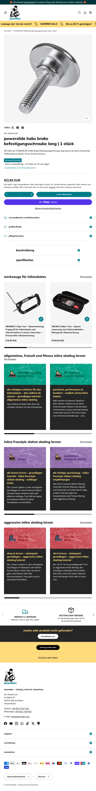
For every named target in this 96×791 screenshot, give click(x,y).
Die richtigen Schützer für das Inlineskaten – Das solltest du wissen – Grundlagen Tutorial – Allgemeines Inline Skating (24, 394)
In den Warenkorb (64, 194)
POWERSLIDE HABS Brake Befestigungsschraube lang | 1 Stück (35, 31)
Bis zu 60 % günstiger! (69, 24)
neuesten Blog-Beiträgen (39, 2)
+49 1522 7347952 (23, 711)
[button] (90, 12)
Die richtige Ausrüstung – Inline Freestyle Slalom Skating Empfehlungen (71, 476)
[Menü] (5, 12)
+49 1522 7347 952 (20, 708)
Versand (52, 187)
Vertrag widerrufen (48, 647)
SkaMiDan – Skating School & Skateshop (24, 785)
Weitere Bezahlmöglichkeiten (48, 208)
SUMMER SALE (38, 24)
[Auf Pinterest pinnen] (22, 127)
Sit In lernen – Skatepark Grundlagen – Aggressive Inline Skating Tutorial (71, 557)
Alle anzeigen (86, 276)
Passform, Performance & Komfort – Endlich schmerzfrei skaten (70, 393)
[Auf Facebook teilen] (17, 127)
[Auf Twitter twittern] (12, 127)
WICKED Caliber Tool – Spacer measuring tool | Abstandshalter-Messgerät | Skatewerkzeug (68, 329)
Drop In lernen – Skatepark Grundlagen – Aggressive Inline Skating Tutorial (25, 557)
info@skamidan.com (20, 716)
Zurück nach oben (48, 657)
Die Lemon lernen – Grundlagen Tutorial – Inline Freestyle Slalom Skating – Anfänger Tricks (24, 477)
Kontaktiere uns (48, 636)
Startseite (7, 31)
